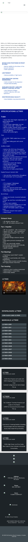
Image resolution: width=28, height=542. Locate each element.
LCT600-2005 (7, 355)
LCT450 (5, 438)
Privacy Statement (12, 522)
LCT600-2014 (7, 337)
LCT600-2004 (7, 358)
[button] (14, 288)
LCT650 (5, 418)
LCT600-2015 (6, 334)
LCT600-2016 (7, 330)
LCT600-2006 (7, 352)
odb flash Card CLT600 (11, 315)
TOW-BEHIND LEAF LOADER (9, 374)
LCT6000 (6, 396)
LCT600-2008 (7, 346)
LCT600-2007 (7, 349)
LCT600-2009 (7, 343)
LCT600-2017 (6, 327)
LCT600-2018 (7, 324)
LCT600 (5, 372)
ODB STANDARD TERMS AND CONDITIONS (16, 521)
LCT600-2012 (6, 340)
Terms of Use (21, 522)
